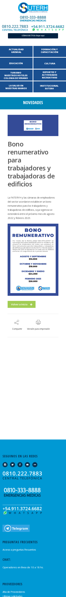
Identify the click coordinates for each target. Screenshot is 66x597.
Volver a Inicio (19, 304)
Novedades (33, 102)
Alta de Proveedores (14, 591)
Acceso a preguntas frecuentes (19, 549)
